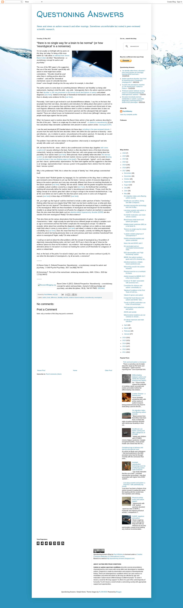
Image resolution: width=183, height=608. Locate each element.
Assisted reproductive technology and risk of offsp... (135, 206)
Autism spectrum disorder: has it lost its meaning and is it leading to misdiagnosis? (134, 80)
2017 (124, 171)
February (127, 331)
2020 (124, 162)
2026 (124, 153)
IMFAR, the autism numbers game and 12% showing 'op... (135, 258)
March (126, 328)
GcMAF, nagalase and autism (138, 517)
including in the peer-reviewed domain (96, 129)
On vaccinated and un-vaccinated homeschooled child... (134, 248)
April (126, 325)
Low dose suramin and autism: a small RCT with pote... (135, 211)
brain (48, 297)
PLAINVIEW (103, 592)
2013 (124, 346)
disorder (65, 297)
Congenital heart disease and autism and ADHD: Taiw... (134, 299)
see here (48, 95)
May (125, 193)
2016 (124, 337)
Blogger (118, 592)
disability (60, 297)
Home (75, 370)
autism (44, 297)
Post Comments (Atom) (53, 374)
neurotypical (98, 297)
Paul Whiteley (127, 111)
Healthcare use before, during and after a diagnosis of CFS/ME (138, 431)
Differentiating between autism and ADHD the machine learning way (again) (139, 377)
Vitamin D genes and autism (133, 295)
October (127, 179)
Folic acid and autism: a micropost (134, 362)
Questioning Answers (80, 14)
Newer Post (41, 370)
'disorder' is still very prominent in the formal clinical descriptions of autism (70, 92)
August (126, 185)
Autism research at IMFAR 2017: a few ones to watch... (135, 277)
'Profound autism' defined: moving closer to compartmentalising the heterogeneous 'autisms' (133, 92)
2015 (124, 340)
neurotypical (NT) (105, 125)
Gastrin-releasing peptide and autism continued (134, 239)
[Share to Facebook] (73, 294)
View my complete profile (128, 114)
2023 (124, 159)
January (127, 334)
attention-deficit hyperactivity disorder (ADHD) (86, 212)
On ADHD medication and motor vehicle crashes (135, 216)
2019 (124, 165)
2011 (124, 352)
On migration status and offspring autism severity (135, 197)
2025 (124, 156)
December (128, 173)
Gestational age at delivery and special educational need (132, 448)
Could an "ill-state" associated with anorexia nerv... (134, 281)
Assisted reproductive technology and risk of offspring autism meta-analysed (138, 466)
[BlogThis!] (68, 294)
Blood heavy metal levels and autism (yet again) (134, 220)
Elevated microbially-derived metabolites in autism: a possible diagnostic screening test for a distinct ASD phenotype (133, 99)
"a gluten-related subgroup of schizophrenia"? (134, 234)
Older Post (108, 370)
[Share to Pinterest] (76, 294)
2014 (124, 343)
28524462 (101, 288)
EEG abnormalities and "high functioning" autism (133, 253)
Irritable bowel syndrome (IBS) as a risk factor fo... (135, 225)
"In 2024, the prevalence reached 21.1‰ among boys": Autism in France (133, 86)
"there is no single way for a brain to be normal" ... (135, 230)
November (128, 176)
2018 (124, 168)
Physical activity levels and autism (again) (138, 499)
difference (54, 297)
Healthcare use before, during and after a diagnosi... (134, 201)
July (125, 188)
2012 (124, 349)
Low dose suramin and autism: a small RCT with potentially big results (133, 484)
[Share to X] (71, 294)
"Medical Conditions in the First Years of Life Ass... (134, 291)
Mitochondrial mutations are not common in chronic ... (134, 316)
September (128, 182)
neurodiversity (89, 297)
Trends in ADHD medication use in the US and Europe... (135, 303)
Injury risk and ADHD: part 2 (133, 243)
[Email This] (66, 294)
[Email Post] (62, 294)
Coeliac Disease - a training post (139, 394)
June (126, 191)
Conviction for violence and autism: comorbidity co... (133, 286)
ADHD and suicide (130, 312)
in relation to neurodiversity (97, 122)
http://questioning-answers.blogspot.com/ (120, 558)
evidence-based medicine (76, 297)
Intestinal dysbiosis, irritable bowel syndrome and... (133, 263)
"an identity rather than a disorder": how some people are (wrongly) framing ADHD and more (133, 72)
